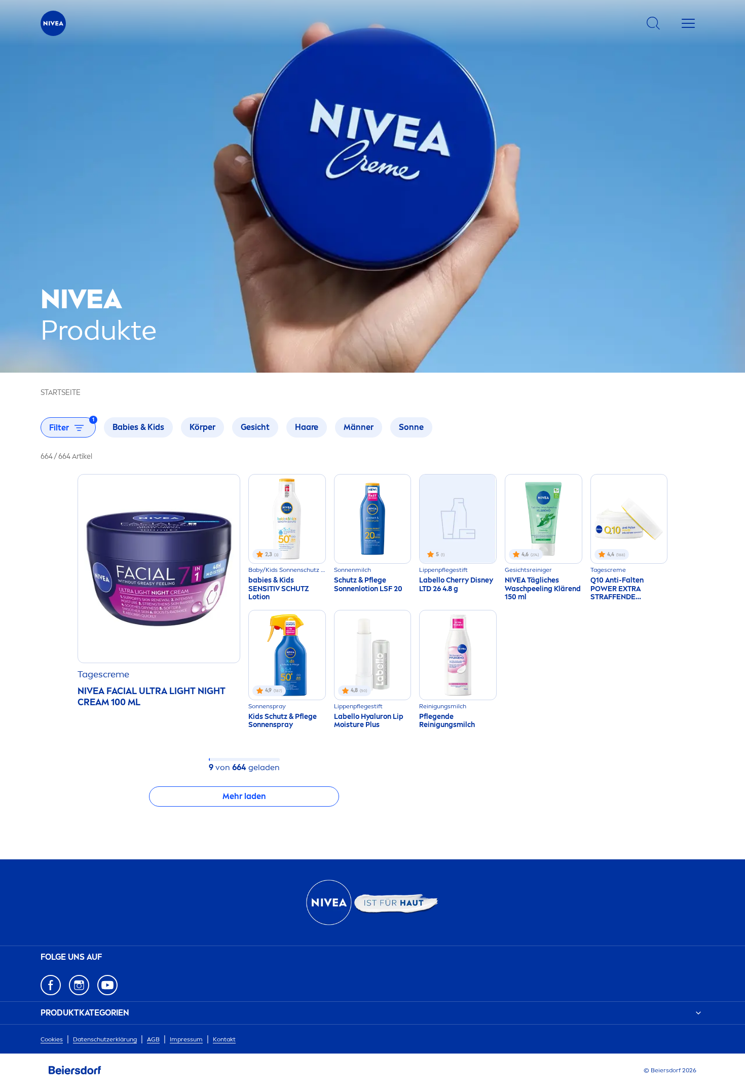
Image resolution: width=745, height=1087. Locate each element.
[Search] (653, 23)
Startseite (61, 392)
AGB (153, 1039)
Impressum (186, 1039)
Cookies (52, 1039)
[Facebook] (51, 985)
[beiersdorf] (75, 1070)
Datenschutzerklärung (105, 1039)
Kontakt (224, 1039)
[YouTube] (107, 985)
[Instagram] (79, 985)
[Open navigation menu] (688, 23)
